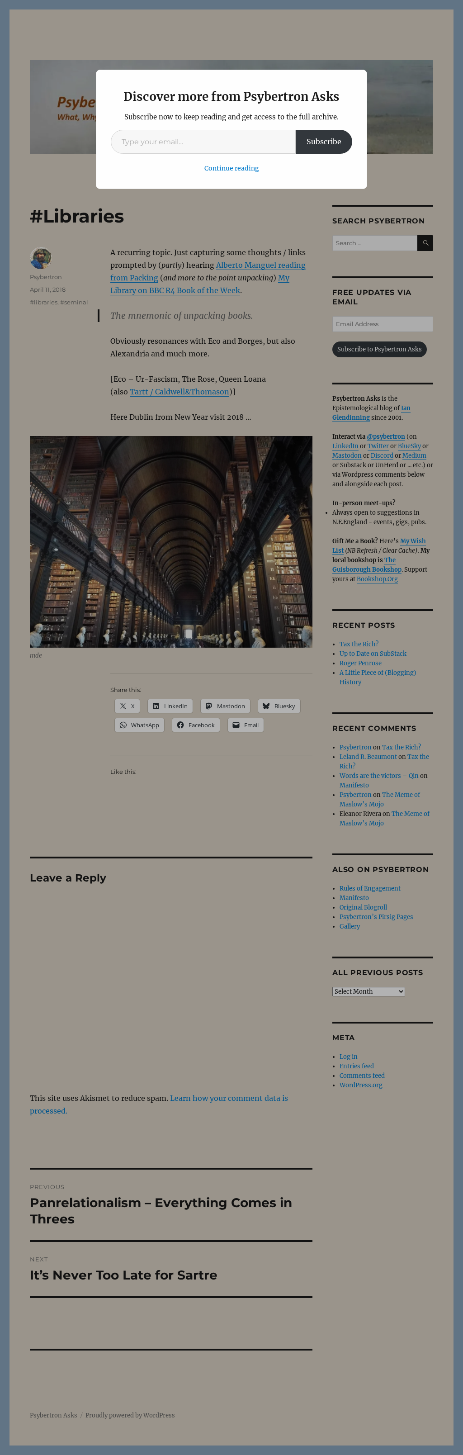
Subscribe (324, 141)
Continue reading (231, 168)
